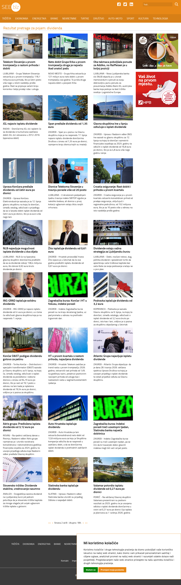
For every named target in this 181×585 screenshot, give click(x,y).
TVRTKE (85, 18)
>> (86, 522)
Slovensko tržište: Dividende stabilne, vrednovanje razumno (21, 487)
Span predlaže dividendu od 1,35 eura (67, 125)
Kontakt (65, 560)
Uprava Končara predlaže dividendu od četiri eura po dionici (19, 189)
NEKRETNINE (69, 18)
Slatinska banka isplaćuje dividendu (63, 487)
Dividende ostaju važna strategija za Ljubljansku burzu (111, 249)
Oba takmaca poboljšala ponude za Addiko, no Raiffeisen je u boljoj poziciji (112, 65)
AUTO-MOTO (115, 18)
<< (49, 522)
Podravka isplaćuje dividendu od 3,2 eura (112, 302)
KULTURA (143, 18)
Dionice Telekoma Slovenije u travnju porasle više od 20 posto (67, 188)
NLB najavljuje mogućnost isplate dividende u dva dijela (20, 249)
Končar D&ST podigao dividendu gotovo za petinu (22, 357)
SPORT (130, 18)
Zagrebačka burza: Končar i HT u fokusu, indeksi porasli (67, 302)
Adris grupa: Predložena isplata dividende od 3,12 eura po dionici (21, 427)
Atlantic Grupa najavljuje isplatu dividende (112, 357)
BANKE (54, 18)
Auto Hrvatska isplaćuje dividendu (62, 425)
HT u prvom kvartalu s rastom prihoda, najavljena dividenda (66, 357)
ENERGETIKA (39, 18)
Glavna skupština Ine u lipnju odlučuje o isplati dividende (110, 125)
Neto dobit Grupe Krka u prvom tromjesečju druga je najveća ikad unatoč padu (67, 65)
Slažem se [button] (91, 570)
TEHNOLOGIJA (160, 18)
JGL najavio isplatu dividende (20, 123)
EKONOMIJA (21, 18)
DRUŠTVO (98, 18)
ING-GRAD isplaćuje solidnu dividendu (19, 302)
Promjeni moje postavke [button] (112, 570)
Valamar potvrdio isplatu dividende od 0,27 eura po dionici (109, 488)
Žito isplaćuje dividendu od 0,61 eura (67, 249)
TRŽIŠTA (6, 18)
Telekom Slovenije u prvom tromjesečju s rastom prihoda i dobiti (21, 65)
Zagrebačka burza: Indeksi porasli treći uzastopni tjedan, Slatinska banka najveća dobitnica (111, 428)
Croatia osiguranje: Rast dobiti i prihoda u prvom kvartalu (112, 188)
